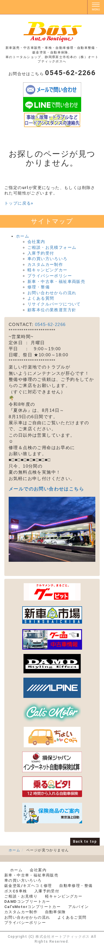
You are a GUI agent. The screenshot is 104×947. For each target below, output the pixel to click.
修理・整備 (38, 287)
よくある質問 (40, 298)
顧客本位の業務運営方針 (51, 309)
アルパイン (78, 907)
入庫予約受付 (40, 253)
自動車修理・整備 (75, 885)
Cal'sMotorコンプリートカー (32, 907)
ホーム (22, 236)
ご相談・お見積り (21, 896)
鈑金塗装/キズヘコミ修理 (28, 885)
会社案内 (36, 241)
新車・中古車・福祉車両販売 (56, 281)
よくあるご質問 (72, 917)
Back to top (85, 841)
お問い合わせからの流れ (51, 292)
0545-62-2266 (50, 324)
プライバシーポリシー (49, 275)
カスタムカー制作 (45, 264)
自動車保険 (55, 912)
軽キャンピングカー (47, 270)
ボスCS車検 (15, 891)
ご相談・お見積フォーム (51, 247)
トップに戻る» (19, 203)
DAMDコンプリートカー (27, 901)
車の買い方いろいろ (47, 258)
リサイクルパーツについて (54, 304)
